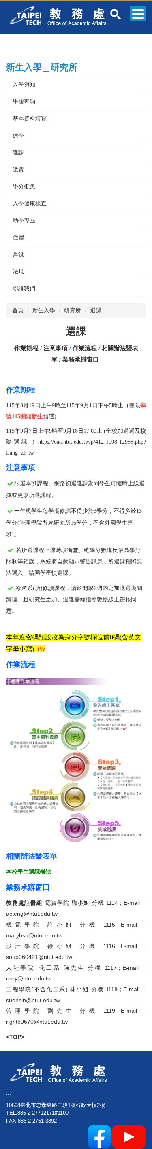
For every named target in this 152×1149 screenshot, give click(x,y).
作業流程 (85, 348)
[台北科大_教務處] (61, 15)
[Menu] (138, 13)
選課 (18, 152)
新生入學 (43, 310)
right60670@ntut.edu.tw (37, 1021)
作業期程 (26, 348)
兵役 (18, 254)
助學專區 (24, 220)
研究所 (72, 310)
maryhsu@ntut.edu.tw (34, 935)
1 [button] (115, 14)
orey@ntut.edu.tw (28, 978)
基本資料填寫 (30, 118)
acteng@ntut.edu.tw (32, 913)
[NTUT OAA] (61, 1072)
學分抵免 (24, 186)
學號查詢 (24, 101)
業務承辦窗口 (80, 359)
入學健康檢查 (30, 203)
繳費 (18, 169)
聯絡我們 (24, 288)
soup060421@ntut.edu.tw (39, 957)
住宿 (18, 237)
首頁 (18, 310)
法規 (18, 271)
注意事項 (55, 348)
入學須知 (24, 84)
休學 (18, 135)
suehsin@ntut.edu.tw (33, 1000)
